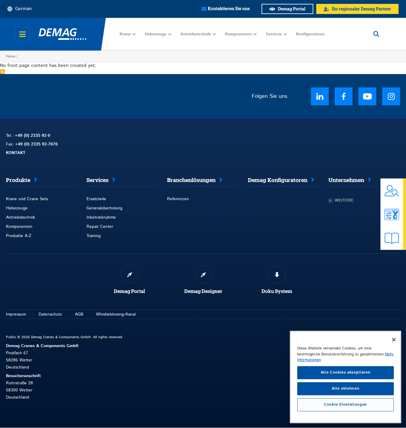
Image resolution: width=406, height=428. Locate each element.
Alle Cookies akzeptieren (346, 372)
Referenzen (178, 199)
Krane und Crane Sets (27, 199)
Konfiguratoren (310, 34)
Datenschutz (50, 314)
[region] (345, 377)
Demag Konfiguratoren (277, 180)
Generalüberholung (104, 208)
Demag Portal (129, 291)
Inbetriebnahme (101, 217)
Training (93, 236)
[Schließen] (393, 339)
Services (274, 34)
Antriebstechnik (195, 34)
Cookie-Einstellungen (345, 404)
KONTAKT (16, 153)
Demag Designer (203, 291)
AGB (79, 314)
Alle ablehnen (346, 388)
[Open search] (376, 34)
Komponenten (238, 34)
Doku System (277, 291)
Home (10, 56)
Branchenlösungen (191, 180)
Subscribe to (2, 71)
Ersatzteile (96, 199)
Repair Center (99, 227)
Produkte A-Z (18, 236)
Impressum (16, 314)
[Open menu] (22, 34)
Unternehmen (346, 180)
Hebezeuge (155, 34)
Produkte (18, 180)
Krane (125, 34)
